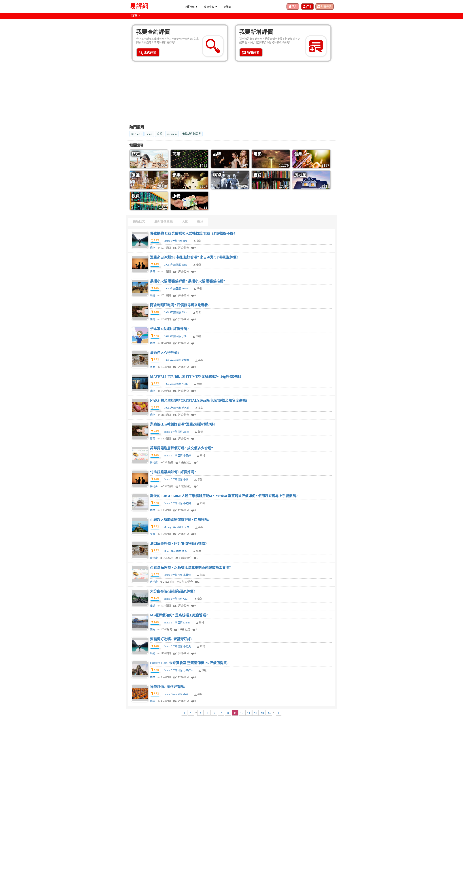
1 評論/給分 (182, 247)
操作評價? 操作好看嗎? (168, 687)
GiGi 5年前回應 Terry (175, 264)
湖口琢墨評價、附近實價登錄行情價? (178, 544)
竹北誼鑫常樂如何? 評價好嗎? (173, 472)
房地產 (154, 462)
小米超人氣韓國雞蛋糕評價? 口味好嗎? (180, 520)
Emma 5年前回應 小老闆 (177, 503)
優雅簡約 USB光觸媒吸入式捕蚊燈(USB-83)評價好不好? (192, 233)
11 (248, 713)
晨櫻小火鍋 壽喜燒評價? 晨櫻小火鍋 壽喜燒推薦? (187, 281)
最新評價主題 (163, 221)
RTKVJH (136, 133)
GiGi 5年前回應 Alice (175, 312)
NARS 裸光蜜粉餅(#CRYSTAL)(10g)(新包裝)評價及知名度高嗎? (199, 400)
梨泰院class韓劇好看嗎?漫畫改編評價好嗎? (182, 424)
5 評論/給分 (182, 343)
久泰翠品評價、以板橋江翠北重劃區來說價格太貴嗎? (190, 567)
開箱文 (227, 6)
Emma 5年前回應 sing (175, 241)
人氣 (185, 221)
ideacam (172, 133)
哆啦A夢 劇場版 (191, 133)
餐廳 (152, 295)
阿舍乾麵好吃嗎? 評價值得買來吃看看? (180, 305)
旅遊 (152, 605)
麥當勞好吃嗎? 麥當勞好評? (171, 639)
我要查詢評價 (153, 32)
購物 (152, 247)
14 (269, 713)
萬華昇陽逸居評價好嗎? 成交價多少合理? (181, 448)
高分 (200, 221)
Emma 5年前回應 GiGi (176, 598)
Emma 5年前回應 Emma (177, 622)
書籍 (152, 271)
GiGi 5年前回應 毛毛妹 (176, 408)
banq (149, 133)
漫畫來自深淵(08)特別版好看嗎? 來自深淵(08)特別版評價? (194, 257)
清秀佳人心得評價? (164, 353)
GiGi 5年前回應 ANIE (176, 384)
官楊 (159, 133)
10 (241, 713)
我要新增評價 (256, 32)
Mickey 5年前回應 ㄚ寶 (176, 527)
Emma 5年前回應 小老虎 (177, 646)
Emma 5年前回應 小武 (176, 479)
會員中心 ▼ (210, 6)
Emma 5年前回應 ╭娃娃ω (178, 670)
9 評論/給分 (186, 581)
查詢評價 (150, 52)
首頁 (134, 16)
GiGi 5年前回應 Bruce (176, 288)
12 (255, 713)
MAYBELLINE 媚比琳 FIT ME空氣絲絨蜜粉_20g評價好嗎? (195, 377)
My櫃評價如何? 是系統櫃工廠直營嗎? (179, 615)
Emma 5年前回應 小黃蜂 (177, 455)
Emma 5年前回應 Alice (176, 431)
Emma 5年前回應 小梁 (176, 694)
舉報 (198, 241)
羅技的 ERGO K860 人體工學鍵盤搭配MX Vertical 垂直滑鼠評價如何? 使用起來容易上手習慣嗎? (224, 496)
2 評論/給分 (182, 438)
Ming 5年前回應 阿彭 (175, 551)
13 (262, 713)
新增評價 (253, 52)
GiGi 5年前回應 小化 (175, 336)
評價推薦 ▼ (191, 6)
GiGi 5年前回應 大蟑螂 (176, 360)
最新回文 (139, 221)
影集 (152, 438)
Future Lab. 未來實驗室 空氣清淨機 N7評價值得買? (189, 663)
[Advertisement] (231, 94)
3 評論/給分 (182, 271)
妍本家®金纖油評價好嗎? (169, 329)
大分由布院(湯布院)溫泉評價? (172, 591)
